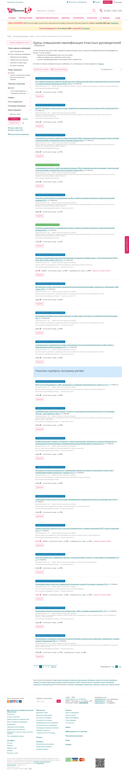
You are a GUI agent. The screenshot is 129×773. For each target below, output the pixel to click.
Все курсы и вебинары (17, 65)
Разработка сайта (11, 765)
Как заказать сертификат (44, 717)
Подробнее (115, 23)
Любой (12, 73)
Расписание (92, 18)
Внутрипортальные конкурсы (45, 744)
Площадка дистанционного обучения (47, 728)
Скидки (12, 18)
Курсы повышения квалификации (20, 54)
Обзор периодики (71, 720)
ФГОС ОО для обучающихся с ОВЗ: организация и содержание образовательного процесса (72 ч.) (72, 385)
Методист (71, 684)
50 (120, 667)
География (43, 682)
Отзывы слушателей (13, 717)
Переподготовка (25, 18)
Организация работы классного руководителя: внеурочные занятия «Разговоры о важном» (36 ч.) (72, 584)
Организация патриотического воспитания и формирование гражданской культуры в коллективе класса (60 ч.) (76, 499)
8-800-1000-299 (113, 10)
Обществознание (82, 680)
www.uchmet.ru (40, 763)
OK (59, 701)
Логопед (117, 684)
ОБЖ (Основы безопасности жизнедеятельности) (61, 682)
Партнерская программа (15, 2)
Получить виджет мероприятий (19, 134)
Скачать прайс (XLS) (16, 128)
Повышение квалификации (47, 18)
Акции (68, 740)
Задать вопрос (127, 245)
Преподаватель (79, 684)
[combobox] (111, 69)
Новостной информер (72, 717)
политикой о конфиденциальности (42, 761)
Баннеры (9, 750)
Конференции (11, 724)
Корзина (97, 2)
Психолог (111, 684)
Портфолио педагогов (43, 730)
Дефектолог (96, 684)
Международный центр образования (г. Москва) (50, 78)
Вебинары (66, 18)
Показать (101, 64)
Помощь (106, 18)
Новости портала (71, 715)
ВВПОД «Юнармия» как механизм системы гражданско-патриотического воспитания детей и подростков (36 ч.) (77, 108)
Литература (99, 680)
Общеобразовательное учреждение (47, 723)
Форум (68, 727)
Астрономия (96, 682)
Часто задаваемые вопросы (15, 736)
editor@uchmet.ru (100, 701)
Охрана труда (104, 684)
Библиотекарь (88, 684)
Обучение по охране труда (18, 62)
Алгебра (103, 682)
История (105, 680)
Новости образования (72, 712)
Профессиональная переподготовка (18, 719)
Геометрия (36, 682)
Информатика (113, 680)
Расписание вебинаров (60, 69)
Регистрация (118, 2)
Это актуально (70, 723)
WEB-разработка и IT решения (76, 731)
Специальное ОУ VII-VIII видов (45, 733)
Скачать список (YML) (16, 130)
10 (113, 667)
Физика (59, 680)
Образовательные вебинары (18, 57)
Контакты (10, 743)
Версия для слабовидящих (78, 2)
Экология (83, 682)
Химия (55, 680)
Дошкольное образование (44, 715)
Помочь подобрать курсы (19, 42)
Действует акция (15, 114)
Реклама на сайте (12, 753)
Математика (91, 680)
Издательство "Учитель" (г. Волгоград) (47, 165)
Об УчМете (11, 740)
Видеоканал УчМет (42, 712)
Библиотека (40, 710)
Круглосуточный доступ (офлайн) (17, 78)
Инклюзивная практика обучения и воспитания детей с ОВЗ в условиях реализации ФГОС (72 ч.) (71, 611)
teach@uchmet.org (100, 699)
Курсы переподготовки (17, 51)
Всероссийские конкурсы (44, 746)
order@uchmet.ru (100, 703)
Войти (108, 2)
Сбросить (25, 119)
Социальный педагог (48, 684)
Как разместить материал (44, 720)
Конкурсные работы (42, 749)
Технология (65, 680)
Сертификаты (78, 18)
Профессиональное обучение (19, 60)
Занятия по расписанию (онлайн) (20, 75)
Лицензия (10, 745)
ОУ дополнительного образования (46, 725)
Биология (89, 682)
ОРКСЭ (78, 682)
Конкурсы (39, 741)
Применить (14, 119)
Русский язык (73, 680)
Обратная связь (12, 748)
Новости (69, 710)
